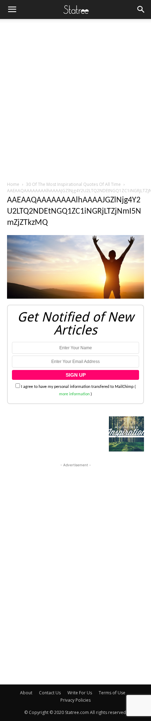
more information (74, 394)
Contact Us (50, 693)
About (26, 693)
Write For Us (79, 693)
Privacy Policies (75, 700)
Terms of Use (112, 693)
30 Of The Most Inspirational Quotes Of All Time (73, 184)
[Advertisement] (75, 98)
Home (13, 184)
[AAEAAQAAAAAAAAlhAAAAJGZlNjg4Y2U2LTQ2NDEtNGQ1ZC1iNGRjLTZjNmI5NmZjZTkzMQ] (75, 297)
